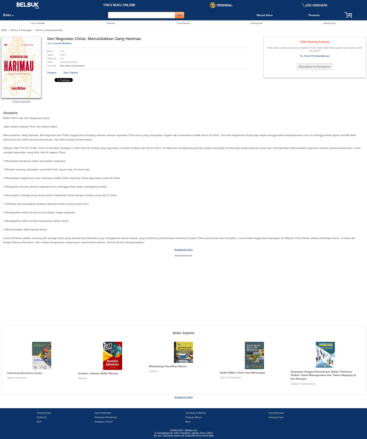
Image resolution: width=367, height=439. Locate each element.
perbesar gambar (21, 101)
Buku (7, 15)
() (183, 249)
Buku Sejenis (70, 72)
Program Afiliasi (193, 417)
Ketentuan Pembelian (105, 417)
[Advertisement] (183, 285)
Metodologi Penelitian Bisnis (168, 366)
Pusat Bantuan (183, 23)
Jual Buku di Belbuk (195, 413)
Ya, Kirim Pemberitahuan (315, 55)
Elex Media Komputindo (72, 65)
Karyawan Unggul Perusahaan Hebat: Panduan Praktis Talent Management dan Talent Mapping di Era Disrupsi (323, 375)
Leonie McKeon (62, 43)
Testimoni (110, 23)
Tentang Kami (256, 23)
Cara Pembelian (37, 23)
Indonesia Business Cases (24, 373)
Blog (187, 421)
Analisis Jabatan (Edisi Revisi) (98, 373)
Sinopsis (52, 72)
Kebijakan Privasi (103, 421)
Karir (39, 421)
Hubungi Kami (329, 23)
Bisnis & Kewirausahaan (49, 30)
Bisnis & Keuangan (21, 30)
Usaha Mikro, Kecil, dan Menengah (242, 372)
